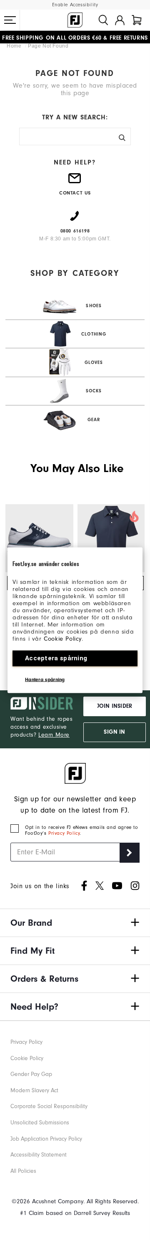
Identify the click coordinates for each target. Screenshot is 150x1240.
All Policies (23, 1170)
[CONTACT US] (75, 181)
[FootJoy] (75, 20)
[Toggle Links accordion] (75, 923)
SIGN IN (114, 732)
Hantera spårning (45, 679)
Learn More (54, 734)
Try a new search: (75, 117)
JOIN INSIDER (114, 706)
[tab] (136, 20)
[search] (103, 20)
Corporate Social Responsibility (49, 1106)
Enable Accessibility (75, 5)
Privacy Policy (64, 833)
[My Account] (120, 20)
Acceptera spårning (56, 658)
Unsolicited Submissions (39, 1122)
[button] (10, 20)
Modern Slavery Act (34, 1090)
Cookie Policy (63, 638)
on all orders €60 (52, 37)
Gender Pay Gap (31, 1074)
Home (15, 46)
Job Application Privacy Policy (46, 1138)
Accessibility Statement (38, 1154)
